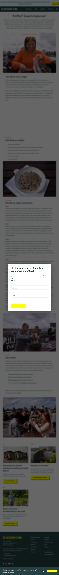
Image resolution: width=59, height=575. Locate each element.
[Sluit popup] (48, 266)
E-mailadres (13, 296)
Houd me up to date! (18, 306)
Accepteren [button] (52, 571)
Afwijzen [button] (43, 571)
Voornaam (13, 280)
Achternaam (14, 288)
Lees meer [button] (11, 572)
